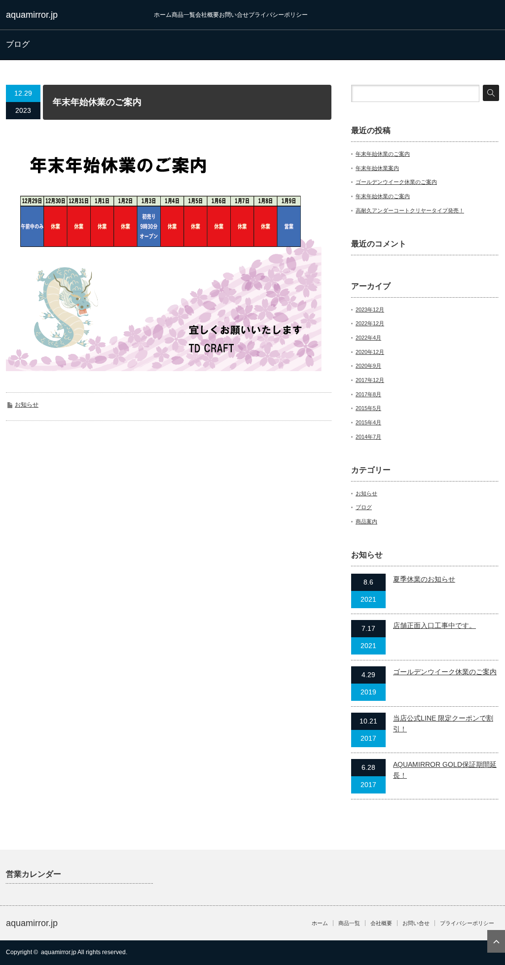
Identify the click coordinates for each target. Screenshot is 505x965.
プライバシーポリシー (278, 14)
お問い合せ (234, 14)
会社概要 (207, 14)
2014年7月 (368, 437)
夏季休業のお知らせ (424, 579)
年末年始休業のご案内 (383, 154)
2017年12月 (370, 380)
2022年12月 (370, 323)
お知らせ (26, 404)
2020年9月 (368, 366)
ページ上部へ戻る (496, 941)
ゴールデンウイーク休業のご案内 (396, 182)
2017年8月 (368, 394)
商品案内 (366, 521)
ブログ (364, 507)
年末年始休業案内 (377, 168)
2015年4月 (368, 422)
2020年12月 (370, 352)
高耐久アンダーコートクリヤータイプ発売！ (410, 210)
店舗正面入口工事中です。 (434, 625)
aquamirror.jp (32, 15)
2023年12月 (370, 309)
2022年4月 (368, 338)
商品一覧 (183, 14)
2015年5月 (368, 408)
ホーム (163, 14)
